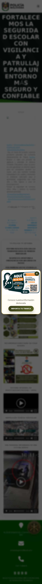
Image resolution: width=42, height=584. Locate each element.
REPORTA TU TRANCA (21, 309)
